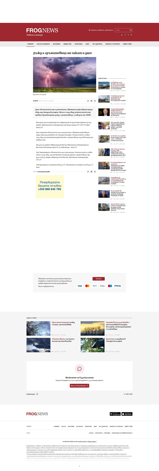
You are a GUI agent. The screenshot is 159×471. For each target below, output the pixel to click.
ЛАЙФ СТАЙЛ (128, 426)
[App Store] (126, 414)
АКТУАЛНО (79, 426)
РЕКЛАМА (107, 433)
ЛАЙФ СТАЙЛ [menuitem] (127, 44)
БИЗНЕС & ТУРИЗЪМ (116, 426)
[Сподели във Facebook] (91, 101)
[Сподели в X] (95, 101)
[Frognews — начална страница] (37, 413)
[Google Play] (115, 414)
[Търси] (130, 30)
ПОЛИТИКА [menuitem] (78, 44)
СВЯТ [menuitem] (87, 44)
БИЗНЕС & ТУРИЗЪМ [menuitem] (113, 44)
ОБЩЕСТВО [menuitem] (67, 44)
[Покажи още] (79, 466)
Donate (98, 279)
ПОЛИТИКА (88, 426)
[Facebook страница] (125, 35)
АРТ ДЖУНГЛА (103, 426)
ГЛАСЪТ (63, 426)
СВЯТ (95, 426)
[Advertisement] (79, 11)
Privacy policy (92, 442)
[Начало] (122, 35)
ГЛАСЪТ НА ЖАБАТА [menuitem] (43, 44)
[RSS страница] (131, 35)
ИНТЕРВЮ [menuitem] (56, 44)
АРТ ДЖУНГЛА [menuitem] (97, 44)
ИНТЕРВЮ (71, 426)
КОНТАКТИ (98, 433)
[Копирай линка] (88, 101)
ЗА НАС (91, 433)
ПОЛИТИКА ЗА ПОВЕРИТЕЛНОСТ (122, 433)
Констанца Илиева (44, 172)
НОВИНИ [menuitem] (30, 44)
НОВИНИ (35, 101)
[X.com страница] (128, 35)
